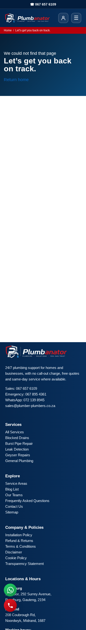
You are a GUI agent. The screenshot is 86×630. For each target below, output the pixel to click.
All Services (14, 432)
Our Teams (14, 495)
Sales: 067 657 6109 (21, 388)
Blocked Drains (17, 438)
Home (8, 30)
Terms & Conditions (20, 546)
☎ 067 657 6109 (43, 4)
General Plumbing (19, 461)
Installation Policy (18, 535)
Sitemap (11, 512)
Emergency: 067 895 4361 (25, 394)
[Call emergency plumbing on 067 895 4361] (10, 605)
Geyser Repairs (17, 455)
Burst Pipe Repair (19, 443)
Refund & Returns (19, 541)
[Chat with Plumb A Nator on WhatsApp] (10, 590)
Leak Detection (17, 449)
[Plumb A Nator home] (27, 18)
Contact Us (14, 506)
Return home (16, 79)
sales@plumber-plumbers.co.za (30, 406)
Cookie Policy (16, 558)
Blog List (12, 489)
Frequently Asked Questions (27, 501)
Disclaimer (13, 552)
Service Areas (16, 483)
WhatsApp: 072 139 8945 (24, 400)
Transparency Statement (24, 564)
